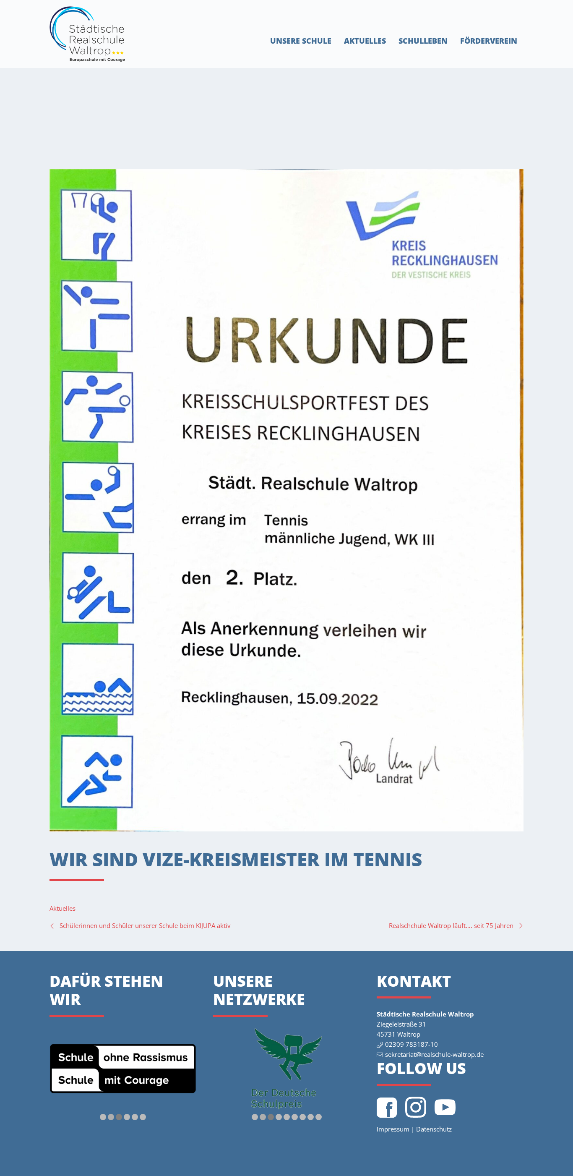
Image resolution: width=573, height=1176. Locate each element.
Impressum (393, 1129)
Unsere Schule (300, 41)
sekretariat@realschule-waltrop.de (434, 1054)
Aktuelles (365, 41)
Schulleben (423, 41)
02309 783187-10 (411, 1044)
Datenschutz (434, 1129)
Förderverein (488, 41)
